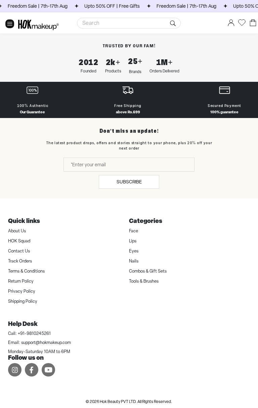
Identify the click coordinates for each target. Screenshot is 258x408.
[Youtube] (48, 369)
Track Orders (20, 261)
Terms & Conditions (26, 271)
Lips (132, 241)
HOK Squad (19, 241)
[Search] (174, 23)
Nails (133, 261)
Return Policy (21, 281)
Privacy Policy (21, 291)
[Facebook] (31, 369)
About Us (17, 231)
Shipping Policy (22, 301)
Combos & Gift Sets (148, 271)
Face (133, 231)
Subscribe (129, 182)
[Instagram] (15, 369)
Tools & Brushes (144, 281)
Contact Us (19, 251)
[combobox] (129, 23)
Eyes (133, 251)
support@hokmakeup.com (46, 342)
